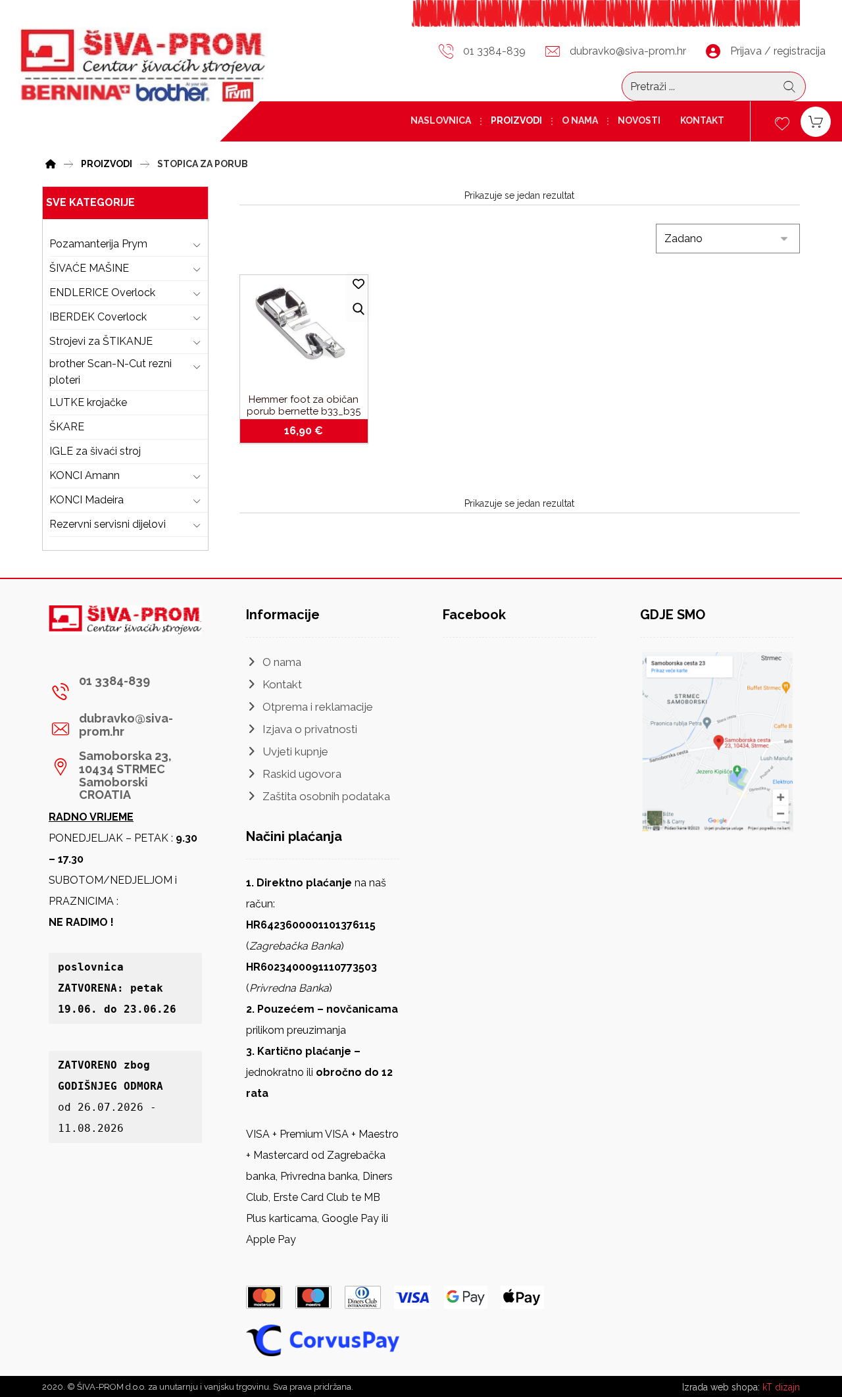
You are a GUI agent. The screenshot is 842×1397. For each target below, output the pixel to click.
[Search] (789, 87)
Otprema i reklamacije (317, 706)
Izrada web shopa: (721, 1387)
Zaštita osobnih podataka (326, 796)
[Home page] (50, 162)
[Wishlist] (782, 122)
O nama (281, 662)
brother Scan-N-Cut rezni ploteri (110, 372)
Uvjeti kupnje (295, 751)
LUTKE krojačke (88, 402)
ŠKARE (66, 426)
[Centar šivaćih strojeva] (143, 66)
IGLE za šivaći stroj (95, 451)
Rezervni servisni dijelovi (107, 524)
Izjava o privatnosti (309, 729)
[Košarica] (816, 120)
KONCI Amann (84, 475)
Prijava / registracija (778, 51)
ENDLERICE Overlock (102, 292)
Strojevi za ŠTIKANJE (101, 341)
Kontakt (282, 684)
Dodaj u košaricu (311, 431)
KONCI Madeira (86, 500)
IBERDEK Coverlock (98, 317)
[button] (120, 691)
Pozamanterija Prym (98, 244)
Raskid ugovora (301, 773)
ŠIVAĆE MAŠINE (89, 268)
